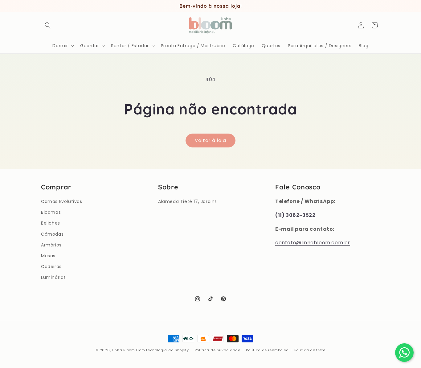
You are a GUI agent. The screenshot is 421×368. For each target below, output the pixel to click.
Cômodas (52, 234)
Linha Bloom (123, 350)
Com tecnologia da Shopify (162, 350)
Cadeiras (51, 266)
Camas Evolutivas (61, 201)
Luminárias (53, 277)
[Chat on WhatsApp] (404, 352)
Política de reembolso (267, 349)
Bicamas (51, 212)
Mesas (48, 256)
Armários (51, 245)
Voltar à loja (210, 140)
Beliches (50, 223)
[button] (48, 25)
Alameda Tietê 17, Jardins (187, 201)
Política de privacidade (217, 349)
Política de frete (309, 349)
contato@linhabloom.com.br (312, 242)
